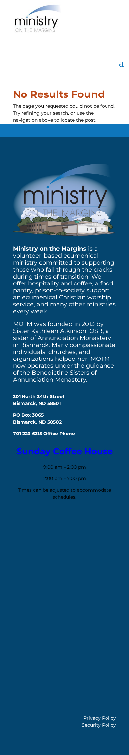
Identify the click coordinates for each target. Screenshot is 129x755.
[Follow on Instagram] (40, 523)
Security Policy (99, 725)
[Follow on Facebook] (21, 523)
